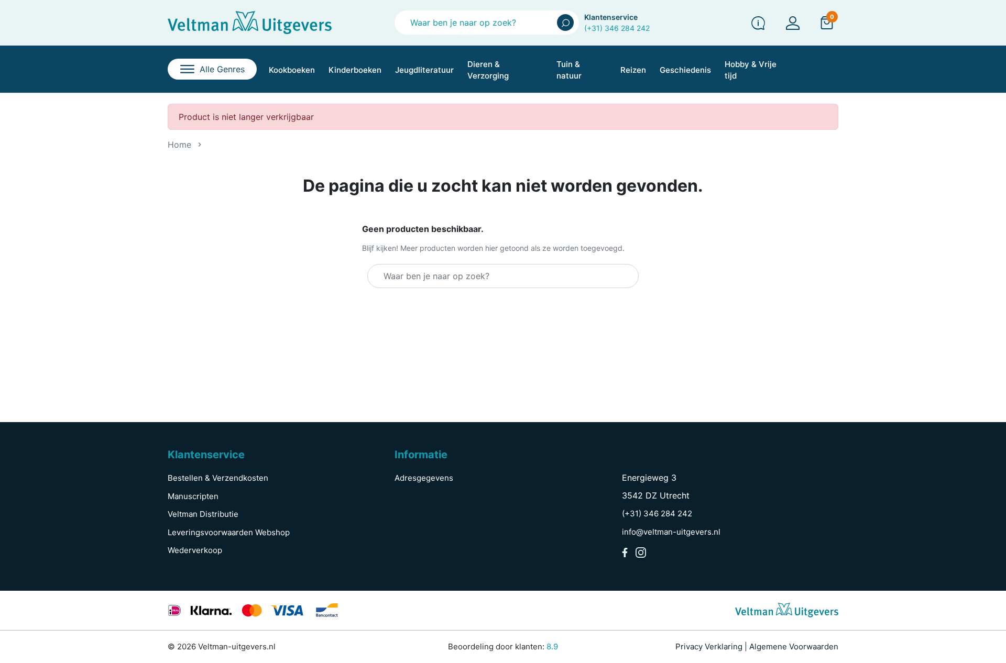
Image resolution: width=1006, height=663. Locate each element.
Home (179, 144)
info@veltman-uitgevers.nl (671, 532)
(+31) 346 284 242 (617, 28)
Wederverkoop (195, 550)
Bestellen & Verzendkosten (218, 478)
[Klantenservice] (758, 22)
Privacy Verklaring (708, 646)
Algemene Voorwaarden (793, 646)
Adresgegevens (424, 478)
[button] (826, 22)
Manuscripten (193, 496)
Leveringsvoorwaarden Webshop (229, 532)
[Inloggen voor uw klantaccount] (793, 22)
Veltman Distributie (203, 514)
